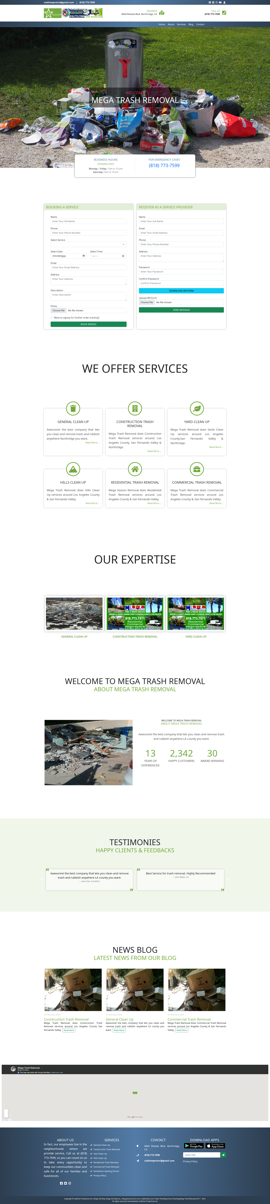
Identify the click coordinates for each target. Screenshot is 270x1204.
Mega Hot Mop (99, 1199)
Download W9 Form (181, 290)
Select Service (58, 240)
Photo (54, 306)
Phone (54, 228)
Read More (69, 1030)
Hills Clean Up (100, 1158)
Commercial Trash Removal (106, 1166)
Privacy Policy (99, 1175)
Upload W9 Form (148, 297)
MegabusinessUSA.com (131, 1199)
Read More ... (93, 442)
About (171, 24)
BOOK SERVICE (88, 324)
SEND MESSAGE (181, 309)
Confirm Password (149, 278)
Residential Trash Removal (105, 1162)
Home (161, 24)
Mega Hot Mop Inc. (113, 1199)
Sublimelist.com (147, 1199)
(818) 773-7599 (87, 2)
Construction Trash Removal (106, 1149)
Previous (41, 615)
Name (54, 216)
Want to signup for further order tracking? (76, 317)
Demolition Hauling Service (106, 1171)
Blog (191, 24)
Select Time (96, 251)
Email (53, 263)
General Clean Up (101, 1145)
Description (57, 290)
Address (55, 274)
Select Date (57, 251)
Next (228, 615)
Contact (200, 24)
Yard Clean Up (100, 1153)
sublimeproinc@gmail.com (59, 2)
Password (144, 267)
